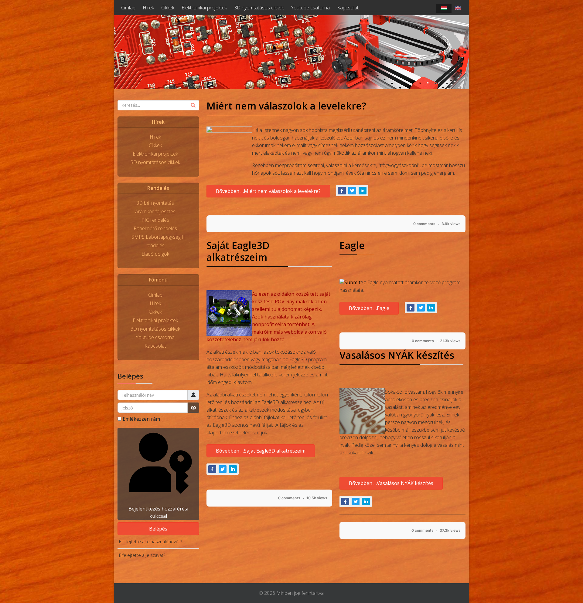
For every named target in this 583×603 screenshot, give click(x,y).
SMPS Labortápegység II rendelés (158, 241)
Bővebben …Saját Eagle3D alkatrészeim (260, 450)
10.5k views (316, 498)
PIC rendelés (155, 220)
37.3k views (450, 530)
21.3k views (450, 341)
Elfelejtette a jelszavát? (142, 555)
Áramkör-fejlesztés (155, 211)
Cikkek (167, 7)
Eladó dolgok (155, 254)
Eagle (352, 245)
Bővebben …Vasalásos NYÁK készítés (391, 483)
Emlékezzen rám (141, 419)
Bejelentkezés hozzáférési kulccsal (158, 512)
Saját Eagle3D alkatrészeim (238, 251)
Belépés (158, 528)
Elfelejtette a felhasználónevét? (150, 541)
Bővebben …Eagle (369, 308)
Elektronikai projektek (204, 7)
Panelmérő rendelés (155, 228)
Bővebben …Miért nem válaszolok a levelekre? (268, 191)
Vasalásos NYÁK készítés (396, 355)
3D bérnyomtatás (155, 203)
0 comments (424, 223)
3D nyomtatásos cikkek (259, 7)
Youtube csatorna (310, 7)
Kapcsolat (348, 7)
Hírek (148, 7)
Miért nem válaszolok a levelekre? (286, 105)
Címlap (128, 7)
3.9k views (451, 223)
